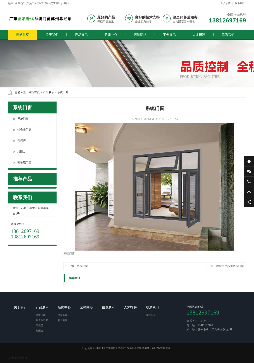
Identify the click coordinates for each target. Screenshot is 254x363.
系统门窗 (62, 92)
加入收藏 (225, 3)
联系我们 (239, 3)
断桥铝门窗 (24, 162)
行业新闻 (62, 320)
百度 (24, 357)
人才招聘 (198, 34)
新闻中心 (110, 34)
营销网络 (140, 34)
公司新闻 (62, 315)
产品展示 (81, 34)
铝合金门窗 (24, 129)
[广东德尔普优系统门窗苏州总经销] (40, 18)
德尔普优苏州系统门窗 (230, 266)
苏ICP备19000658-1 (162, 348)
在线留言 (151, 315)
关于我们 (52, 34)
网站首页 (22, 34)
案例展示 (169, 34)
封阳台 (21, 151)
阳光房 (21, 140)
